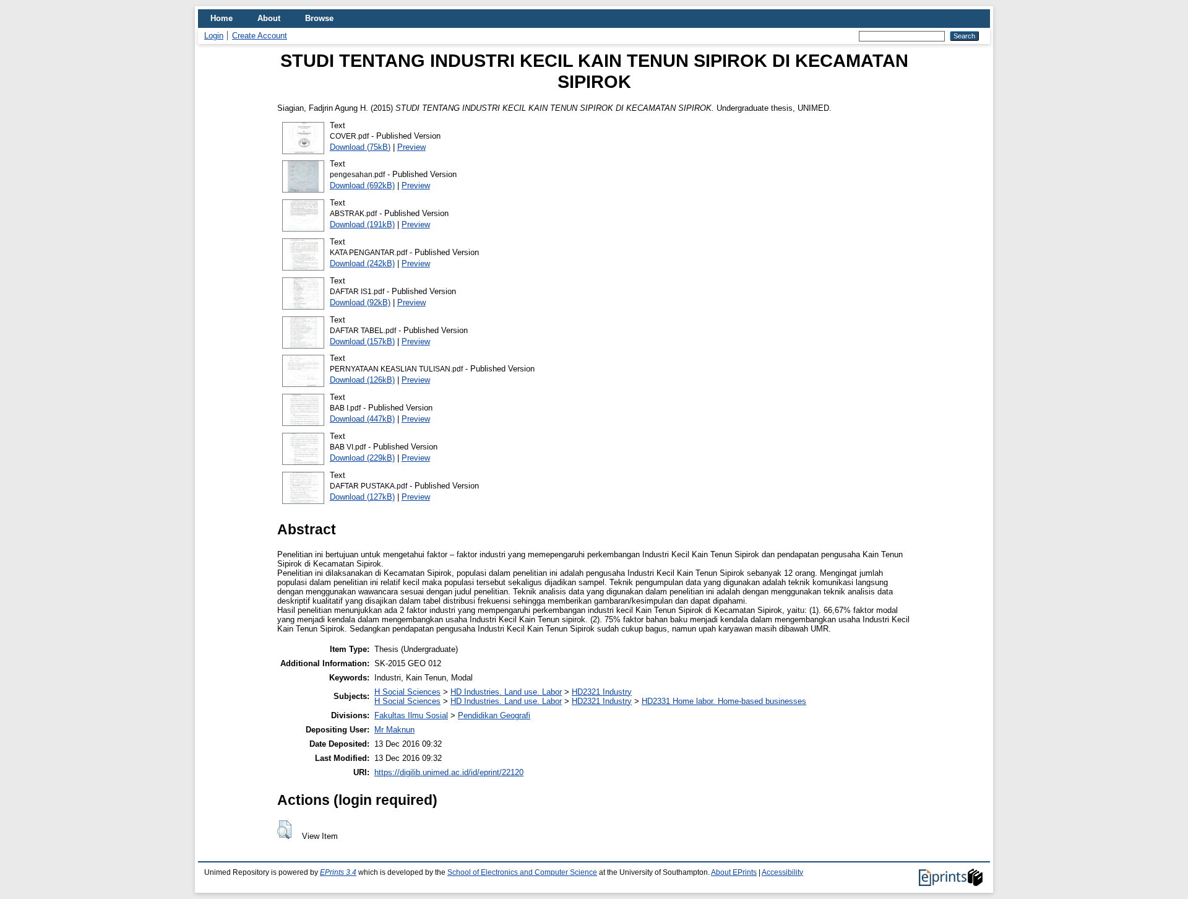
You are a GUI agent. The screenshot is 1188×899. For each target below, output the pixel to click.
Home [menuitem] (221, 18)
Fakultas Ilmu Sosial (411, 715)
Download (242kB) (362, 263)
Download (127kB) (362, 497)
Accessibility (782, 872)
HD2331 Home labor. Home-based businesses (724, 701)
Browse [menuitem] (319, 18)
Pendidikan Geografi (494, 715)
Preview (411, 147)
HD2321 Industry (602, 692)
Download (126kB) (362, 379)
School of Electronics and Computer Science (522, 872)
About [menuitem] (268, 18)
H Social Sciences (407, 692)
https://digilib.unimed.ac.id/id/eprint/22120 (448, 772)
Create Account (259, 35)
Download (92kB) (360, 302)
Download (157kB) (362, 341)
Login (213, 35)
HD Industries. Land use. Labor (506, 692)
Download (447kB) (362, 418)
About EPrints (734, 872)
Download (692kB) (362, 185)
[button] (284, 829)
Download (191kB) (362, 224)
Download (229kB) (362, 458)
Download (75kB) (360, 147)
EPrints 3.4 (338, 872)
